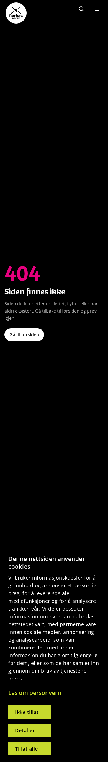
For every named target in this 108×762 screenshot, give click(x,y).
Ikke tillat (27, 712)
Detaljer (25, 730)
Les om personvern (34, 693)
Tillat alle (26, 748)
